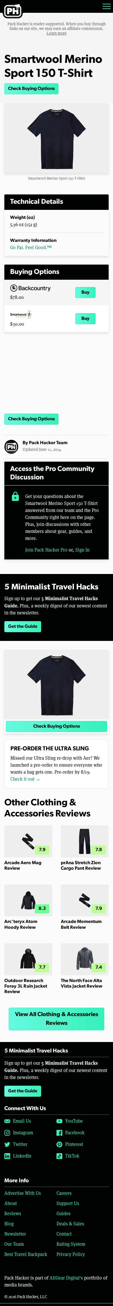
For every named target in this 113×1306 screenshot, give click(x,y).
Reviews (12, 1214)
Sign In (82, 550)
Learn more (57, 33)
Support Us (68, 1203)
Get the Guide (22, 626)
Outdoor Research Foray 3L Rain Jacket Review (25, 986)
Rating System (71, 1244)
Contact (64, 1234)
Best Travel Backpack (25, 1254)
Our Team (14, 1244)
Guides (63, 1214)
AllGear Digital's (66, 1278)
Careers (64, 1193)
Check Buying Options (31, 88)
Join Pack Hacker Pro (46, 550)
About (10, 1203)
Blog (9, 1224)
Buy (85, 292)
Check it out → (25, 779)
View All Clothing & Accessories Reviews (56, 1019)
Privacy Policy (71, 1254)
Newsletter (15, 1234)
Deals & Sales (70, 1224)
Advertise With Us (22, 1193)
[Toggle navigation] (106, 6)
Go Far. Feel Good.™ (31, 247)
